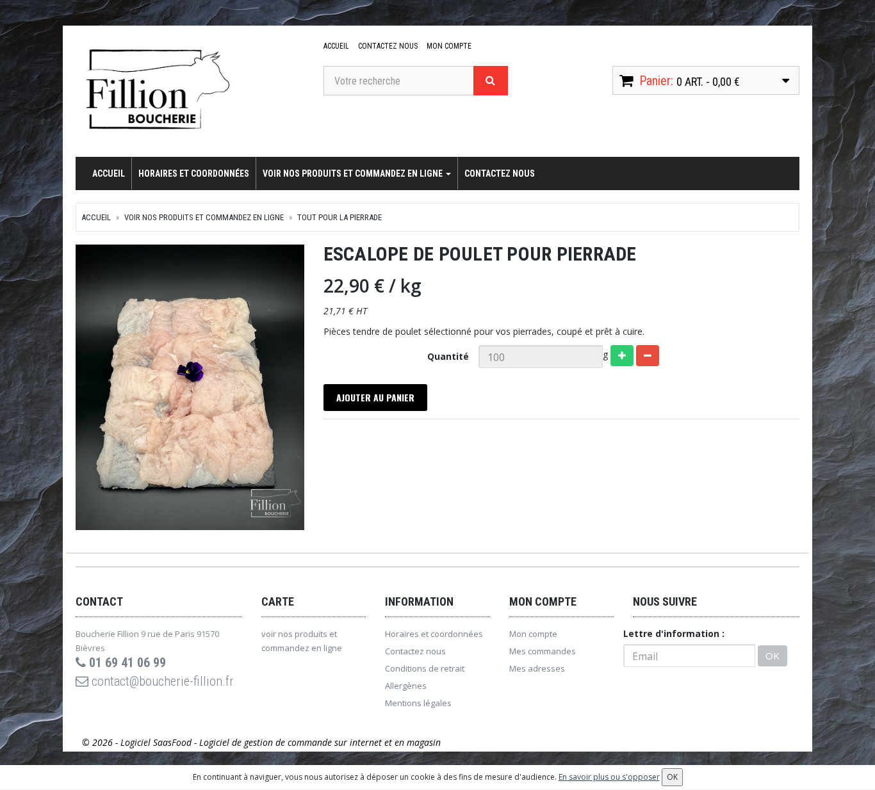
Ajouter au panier (375, 397)
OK (772, 655)
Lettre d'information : (673, 633)
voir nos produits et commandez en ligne (354, 173)
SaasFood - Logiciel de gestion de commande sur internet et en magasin (297, 742)
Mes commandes (542, 651)
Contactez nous (388, 46)
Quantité (448, 356)
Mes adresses (537, 668)
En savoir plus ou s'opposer (609, 776)
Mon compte (449, 46)
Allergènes (406, 685)
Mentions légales (418, 703)
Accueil (336, 46)
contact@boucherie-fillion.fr (161, 681)
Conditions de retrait (424, 668)
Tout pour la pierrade (339, 217)
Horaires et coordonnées (193, 173)
